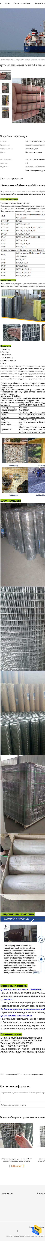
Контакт (17, 1166)
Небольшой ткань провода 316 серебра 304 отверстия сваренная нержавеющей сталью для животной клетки (16, 1160)
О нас (7, 3)
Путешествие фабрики (22, 3)
